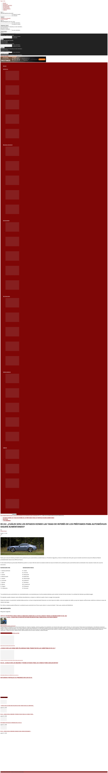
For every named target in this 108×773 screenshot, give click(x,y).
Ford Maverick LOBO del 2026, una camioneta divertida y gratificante (21, 202)
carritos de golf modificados (11, 232)
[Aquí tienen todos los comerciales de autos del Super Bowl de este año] (12, 508)
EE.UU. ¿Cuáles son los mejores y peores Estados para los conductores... (17, 714)
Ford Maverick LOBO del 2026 (11, 200)
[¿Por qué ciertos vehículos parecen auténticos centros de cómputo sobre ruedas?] (12, 307)
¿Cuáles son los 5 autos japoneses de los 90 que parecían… (19, 430)
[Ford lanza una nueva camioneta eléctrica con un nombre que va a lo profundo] (12, 274)
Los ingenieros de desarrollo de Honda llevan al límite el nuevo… (21, 497)
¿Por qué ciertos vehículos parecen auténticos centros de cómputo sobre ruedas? (25, 310)
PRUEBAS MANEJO (7, 5)
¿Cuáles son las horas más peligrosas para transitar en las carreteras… (22, 83)
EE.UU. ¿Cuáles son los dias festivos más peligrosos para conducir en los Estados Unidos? (32, 617)
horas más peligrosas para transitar (7, 645)
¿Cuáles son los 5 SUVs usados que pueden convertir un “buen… (20, 141)
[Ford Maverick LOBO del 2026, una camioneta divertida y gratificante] (12, 199)
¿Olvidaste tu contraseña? (5, 18)
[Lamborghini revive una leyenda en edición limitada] (12, 289)
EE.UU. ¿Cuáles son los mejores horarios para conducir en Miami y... (15, 731)
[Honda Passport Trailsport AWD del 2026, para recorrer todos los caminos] (12, 213)
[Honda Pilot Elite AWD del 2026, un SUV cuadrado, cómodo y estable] (12, 155)
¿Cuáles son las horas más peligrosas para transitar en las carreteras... (17, 705)
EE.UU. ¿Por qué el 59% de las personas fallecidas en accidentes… (20, 249)
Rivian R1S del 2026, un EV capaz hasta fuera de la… (17, 188)
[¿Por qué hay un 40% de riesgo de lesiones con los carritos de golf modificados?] (12, 231)
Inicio (1, 515)
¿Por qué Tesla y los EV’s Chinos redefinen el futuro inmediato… (20, 339)
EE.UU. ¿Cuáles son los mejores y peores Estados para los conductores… (22, 98)
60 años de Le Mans (9, 261)
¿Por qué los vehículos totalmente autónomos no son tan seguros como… (23, 368)
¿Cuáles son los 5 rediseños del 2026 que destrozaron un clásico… (21, 444)
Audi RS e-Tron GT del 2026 (10, 171)
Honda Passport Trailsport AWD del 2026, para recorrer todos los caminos (23, 217)
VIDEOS (5, 9)
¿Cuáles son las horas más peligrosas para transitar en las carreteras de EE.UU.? (27, 648)
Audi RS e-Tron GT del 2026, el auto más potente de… (17, 173)
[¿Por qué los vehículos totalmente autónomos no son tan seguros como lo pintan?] (12, 365)
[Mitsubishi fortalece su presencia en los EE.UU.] (12, 108)
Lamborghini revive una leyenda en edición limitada (17, 293)
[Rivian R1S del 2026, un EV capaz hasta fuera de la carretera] (12, 184)
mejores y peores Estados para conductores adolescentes (17, 95)
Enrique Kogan (3, 531)
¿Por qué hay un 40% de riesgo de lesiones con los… (17, 235)
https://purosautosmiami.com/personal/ (8, 625)
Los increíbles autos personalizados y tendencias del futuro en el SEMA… (22, 491)
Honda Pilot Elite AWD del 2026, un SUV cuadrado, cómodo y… (20, 159)
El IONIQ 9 (7, 474)
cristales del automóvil (10, 322)
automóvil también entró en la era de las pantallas (16, 308)
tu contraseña (14, 15)
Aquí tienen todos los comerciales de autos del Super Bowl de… (20, 511)
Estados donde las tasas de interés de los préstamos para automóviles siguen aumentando (20, 515)
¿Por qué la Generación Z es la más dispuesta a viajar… (18, 354)
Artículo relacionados (6, 633)
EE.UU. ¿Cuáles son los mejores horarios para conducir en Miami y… (21, 127)
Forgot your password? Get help (6, 40)
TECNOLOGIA (6, 7)
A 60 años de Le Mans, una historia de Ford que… (16, 264)
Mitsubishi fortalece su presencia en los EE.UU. (15, 110)
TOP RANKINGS (6, 8)
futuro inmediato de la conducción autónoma (15, 337)
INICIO (4, 3)
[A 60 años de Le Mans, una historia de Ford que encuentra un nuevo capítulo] (12, 260)
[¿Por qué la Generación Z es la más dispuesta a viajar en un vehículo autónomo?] (12, 350)
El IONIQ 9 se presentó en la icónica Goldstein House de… (18, 476)
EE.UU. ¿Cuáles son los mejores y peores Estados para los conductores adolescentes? (29, 663)
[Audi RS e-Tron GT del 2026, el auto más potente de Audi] (12, 170)
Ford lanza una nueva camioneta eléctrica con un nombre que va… (21, 278)
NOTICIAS (5, 4)
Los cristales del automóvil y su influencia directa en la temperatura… (22, 325)
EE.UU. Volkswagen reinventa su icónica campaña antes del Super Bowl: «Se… (23, 462)
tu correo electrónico (16, 22)
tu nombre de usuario (16, 14)
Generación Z (8, 351)
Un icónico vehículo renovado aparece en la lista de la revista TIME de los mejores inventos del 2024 (39, 616)
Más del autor (15, 633)
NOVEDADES (6, 6)
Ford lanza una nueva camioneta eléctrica (14, 276)
